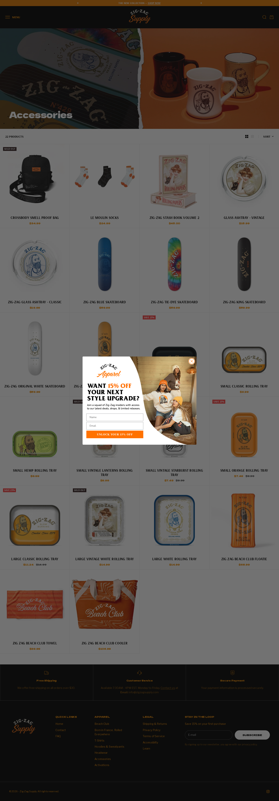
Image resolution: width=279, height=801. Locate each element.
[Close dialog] (192, 361)
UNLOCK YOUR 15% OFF (115, 434)
